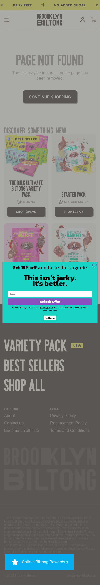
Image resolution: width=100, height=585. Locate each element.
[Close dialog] (94, 265)
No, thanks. (50, 317)
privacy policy (46, 307)
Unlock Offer (50, 301)
